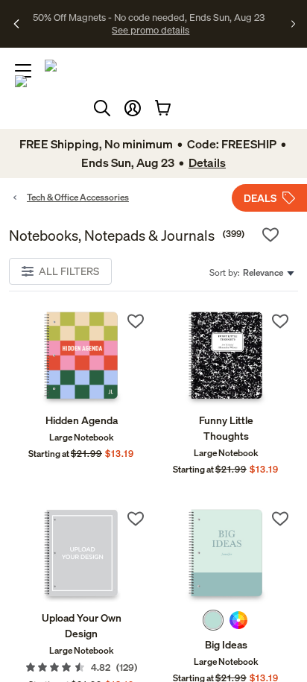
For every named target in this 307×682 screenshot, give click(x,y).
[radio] (213, 620)
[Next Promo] (293, 23)
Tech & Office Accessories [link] (78, 197)
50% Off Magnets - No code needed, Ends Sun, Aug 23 (149, 17)
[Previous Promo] (17, 23)
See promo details (150, 30)
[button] (132, 108)
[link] (81, 358)
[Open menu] (23, 71)
